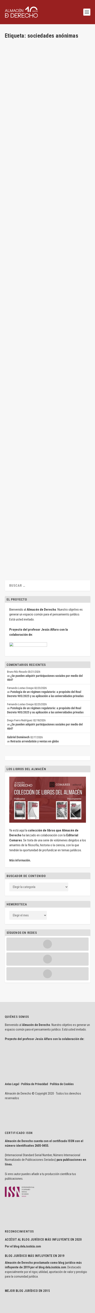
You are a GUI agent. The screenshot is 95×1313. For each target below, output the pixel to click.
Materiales (29, 258)
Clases (48, 254)
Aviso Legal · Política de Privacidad (26, 1084)
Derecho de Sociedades (66, 254)
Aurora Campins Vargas (26, 362)
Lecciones (60, 362)
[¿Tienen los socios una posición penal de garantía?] (47, 67)
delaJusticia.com (30, 1246)
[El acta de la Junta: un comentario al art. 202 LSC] (47, 318)
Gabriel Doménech (18, 737)
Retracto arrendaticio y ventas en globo (34, 741)
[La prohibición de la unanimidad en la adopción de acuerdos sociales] (47, 426)
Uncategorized (24, 115)
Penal (12, 115)
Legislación (73, 362)
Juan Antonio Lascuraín (26, 111)
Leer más (17, 137)
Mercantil (14, 366)
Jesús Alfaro (20, 254)
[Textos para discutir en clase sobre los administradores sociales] (47, 193)
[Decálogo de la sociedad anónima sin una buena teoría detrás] (47, 512)
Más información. (20, 860)
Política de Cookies (62, 1084)
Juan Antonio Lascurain (69, 111)
